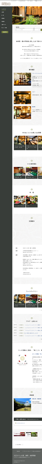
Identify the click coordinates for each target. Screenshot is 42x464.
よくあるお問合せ (18, 444)
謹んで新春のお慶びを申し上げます (31, 333)
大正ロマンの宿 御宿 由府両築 (25, 455)
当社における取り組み (36, 451)
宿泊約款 (18, 451)
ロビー (33, 91)
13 (38, 20)
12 (36, 20)
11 (35, 20)
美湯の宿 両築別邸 (36, 398)
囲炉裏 (33, 106)
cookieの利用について (17, 462)
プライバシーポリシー (27, 451)
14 (39, 20)
